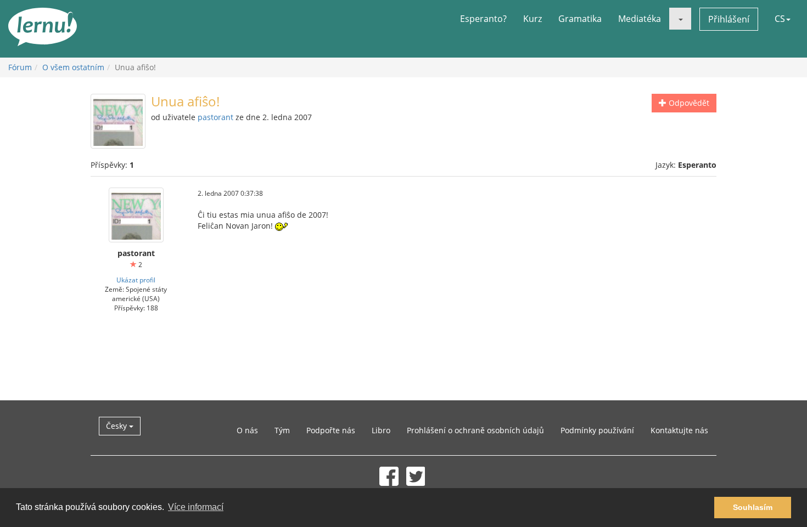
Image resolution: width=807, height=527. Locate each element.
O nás (247, 430)
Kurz (532, 19)
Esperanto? (483, 19)
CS (780, 19)
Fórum (20, 67)
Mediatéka (639, 19)
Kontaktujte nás (679, 430)
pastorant (215, 117)
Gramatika (580, 19)
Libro (381, 430)
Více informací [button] (195, 507)
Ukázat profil (135, 279)
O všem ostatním (73, 67)
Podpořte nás (330, 430)
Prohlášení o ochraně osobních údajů (475, 430)
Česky (117, 426)
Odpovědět (687, 103)
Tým (282, 430)
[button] (680, 19)
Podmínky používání (597, 430)
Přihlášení (728, 19)
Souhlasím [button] (752, 507)
